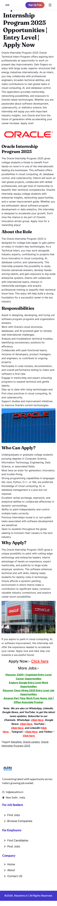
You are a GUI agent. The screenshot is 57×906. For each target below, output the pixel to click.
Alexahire (16, 741)
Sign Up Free (34, 5)
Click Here (31, 731)
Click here (39, 661)
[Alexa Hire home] (7, 5)
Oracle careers (31, 741)
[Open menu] (49, 5)
